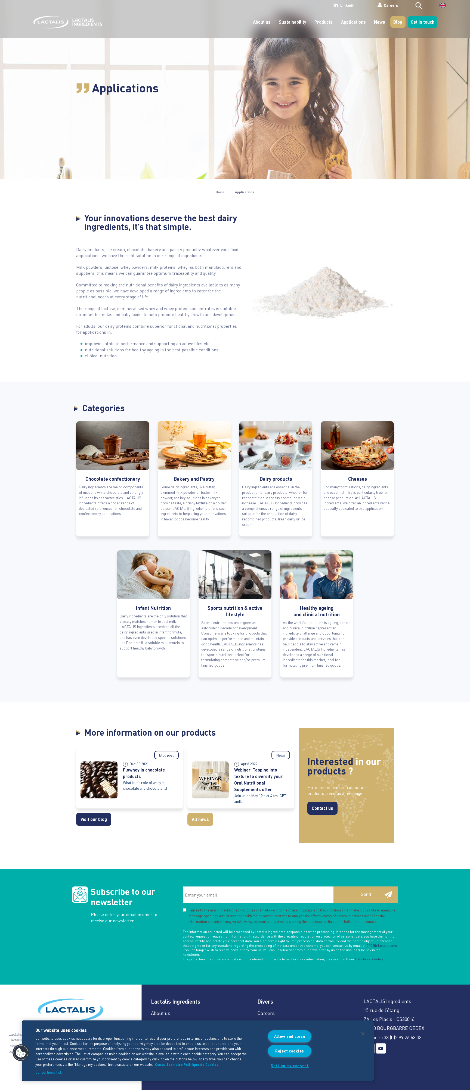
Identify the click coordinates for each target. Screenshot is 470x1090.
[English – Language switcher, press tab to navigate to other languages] (439, 7)
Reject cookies (289, 1050)
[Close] (363, 1034)
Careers (391, 5)
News (379, 22)
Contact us (322, 808)
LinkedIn (347, 5)
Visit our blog (94, 819)
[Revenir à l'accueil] (66, 22)
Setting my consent (290, 1065)
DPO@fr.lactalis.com (381, 946)
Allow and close (289, 1036)
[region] (198, 1050)
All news (200, 819)
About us (262, 22)
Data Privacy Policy (369, 959)
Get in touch (422, 22)
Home (220, 192)
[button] (21, 1052)
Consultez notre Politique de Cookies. (187, 1064)
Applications (353, 22)
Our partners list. (48, 1072)
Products (323, 22)
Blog (397, 22)
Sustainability (292, 22)
